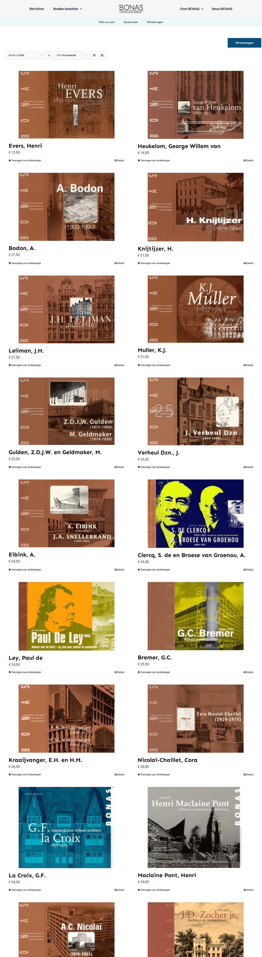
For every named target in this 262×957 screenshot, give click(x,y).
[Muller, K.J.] (195, 309)
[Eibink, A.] (66, 513)
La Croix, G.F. (27, 875)
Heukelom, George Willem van (179, 146)
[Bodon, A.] (66, 207)
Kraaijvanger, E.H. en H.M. (45, 760)
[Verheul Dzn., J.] (195, 411)
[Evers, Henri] (66, 104)
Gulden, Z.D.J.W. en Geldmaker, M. (55, 452)
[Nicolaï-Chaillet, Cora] (195, 719)
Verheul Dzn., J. (159, 452)
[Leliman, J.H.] (66, 309)
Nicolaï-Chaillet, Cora (168, 760)
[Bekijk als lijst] (102, 55)
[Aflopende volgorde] (49, 55)
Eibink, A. (22, 554)
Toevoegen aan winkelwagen (26, 160)
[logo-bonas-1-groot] (131, 6)
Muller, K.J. (152, 350)
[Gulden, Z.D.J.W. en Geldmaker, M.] (66, 411)
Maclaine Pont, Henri (167, 875)
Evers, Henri (25, 145)
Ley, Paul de (26, 657)
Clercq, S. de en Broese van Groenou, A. (192, 555)
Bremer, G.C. (155, 657)
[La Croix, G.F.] (66, 827)
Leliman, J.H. (26, 350)
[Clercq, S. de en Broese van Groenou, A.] (195, 513)
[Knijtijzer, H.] (195, 207)
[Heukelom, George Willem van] (195, 105)
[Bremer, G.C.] (195, 616)
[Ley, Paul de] (66, 616)
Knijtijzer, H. (155, 248)
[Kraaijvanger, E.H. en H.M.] (66, 719)
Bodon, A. (22, 248)
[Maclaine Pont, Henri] (195, 827)
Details (120, 160)
